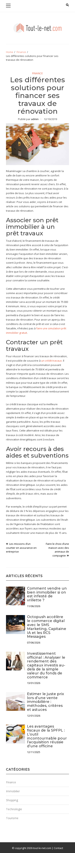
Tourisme (12, 818)
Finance (37, 73)
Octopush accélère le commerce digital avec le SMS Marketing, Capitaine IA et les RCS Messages (46, 627)
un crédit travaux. (51, 360)
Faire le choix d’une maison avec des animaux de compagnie (57, 549)
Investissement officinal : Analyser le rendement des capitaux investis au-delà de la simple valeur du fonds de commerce (46, 665)
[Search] (67, 5)
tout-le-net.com (42, 848)
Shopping (12, 800)
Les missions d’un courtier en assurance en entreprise (21, 547)
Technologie (14, 809)
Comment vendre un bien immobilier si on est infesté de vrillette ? (47, 594)
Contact (58, 848)
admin (35, 119)
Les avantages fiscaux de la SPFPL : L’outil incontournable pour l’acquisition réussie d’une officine (47, 736)
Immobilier (13, 791)
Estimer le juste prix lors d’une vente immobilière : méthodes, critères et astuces (45, 702)
